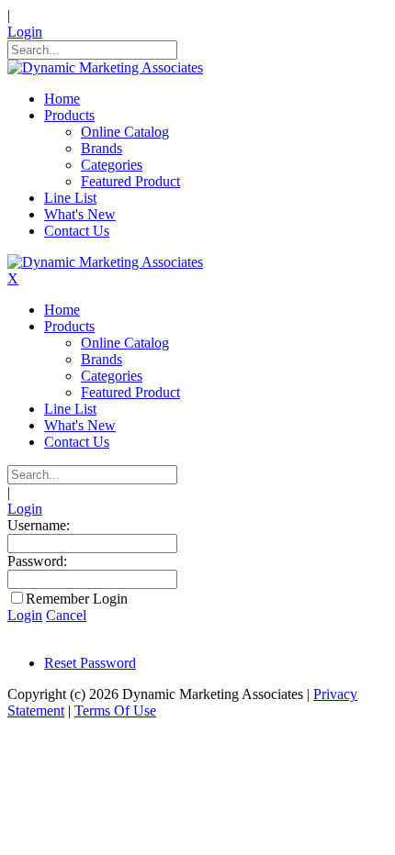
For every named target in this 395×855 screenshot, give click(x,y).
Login (24, 31)
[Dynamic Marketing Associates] (105, 67)
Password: (37, 561)
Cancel (66, 615)
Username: (38, 525)
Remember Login (77, 598)
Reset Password (90, 663)
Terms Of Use (115, 710)
